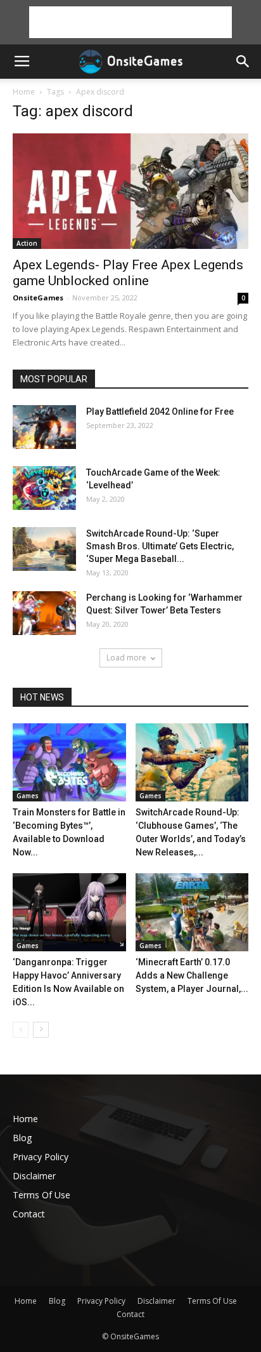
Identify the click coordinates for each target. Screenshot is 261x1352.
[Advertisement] (130, 22)
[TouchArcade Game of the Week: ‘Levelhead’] (44, 488)
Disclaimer (34, 1176)
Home (24, 91)
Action (26, 243)
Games (27, 795)
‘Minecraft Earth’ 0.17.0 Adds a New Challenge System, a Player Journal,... (192, 975)
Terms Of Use (41, 1195)
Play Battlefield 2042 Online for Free (160, 411)
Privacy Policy (40, 1157)
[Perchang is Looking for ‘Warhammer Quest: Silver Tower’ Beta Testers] (44, 613)
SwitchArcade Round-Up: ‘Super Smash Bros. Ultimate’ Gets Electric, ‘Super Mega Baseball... (160, 546)
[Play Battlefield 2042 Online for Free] (44, 427)
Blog (22, 1138)
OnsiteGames (38, 297)
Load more (126, 657)
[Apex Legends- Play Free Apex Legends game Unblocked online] (130, 191)
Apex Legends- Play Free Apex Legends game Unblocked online (128, 272)
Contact (29, 1214)
